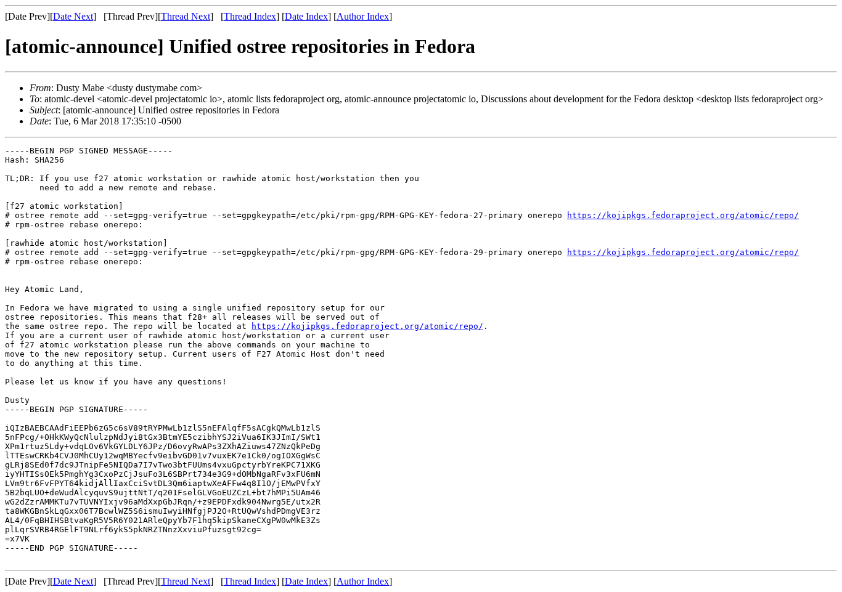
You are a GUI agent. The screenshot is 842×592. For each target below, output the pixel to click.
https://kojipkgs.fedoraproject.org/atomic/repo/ (683, 215)
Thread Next (185, 16)
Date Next (73, 16)
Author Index (363, 16)
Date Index (306, 16)
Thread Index (250, 16)
